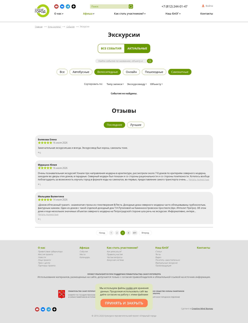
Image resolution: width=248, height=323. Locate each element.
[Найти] (131, 6)
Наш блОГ (172, 13)
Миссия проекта (45, 254)
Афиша (88, 13)
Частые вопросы (114, 257)
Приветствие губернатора (50, 251)
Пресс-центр (44, 262)
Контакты (206, 13)
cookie (129, 288)
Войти (209, 5)
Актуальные (137, 48)
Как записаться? (114, 251)
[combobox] (116, 84)
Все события (111, 48)
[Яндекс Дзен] (73, 6)
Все (62, 72)
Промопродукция (163, 265)
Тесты (158, 254)
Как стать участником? (129, 13)
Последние (114, 125)
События (84, 251)
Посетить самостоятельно (167, 260)
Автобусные (81, 72)
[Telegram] (68, 6)
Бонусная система (115, 260)
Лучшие (135, 125)
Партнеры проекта (46, 265)
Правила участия (114, 254)
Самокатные (179, 72)
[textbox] (116, 84)
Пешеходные (154, 72)
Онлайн (131, 72)
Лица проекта (44, 260)
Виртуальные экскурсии (166, 262)
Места (82, 254)
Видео (158, 257)
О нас (58, 13)
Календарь (85, 257)
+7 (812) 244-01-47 (174, 6)
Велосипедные (107, 72)
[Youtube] (56, 6)
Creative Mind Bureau (202, 308)
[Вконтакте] (62, 6)
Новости (42, 257)
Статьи (158, 251)
